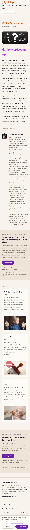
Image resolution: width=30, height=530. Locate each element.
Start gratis (8, 262)
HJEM (3, 504)
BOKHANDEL (11, 6)
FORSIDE (4, 6)
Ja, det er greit (22, 526)
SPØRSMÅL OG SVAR (8, 508)
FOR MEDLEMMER (21, 6)
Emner (3, 8)
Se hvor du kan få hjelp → (9, 496)
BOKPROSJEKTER (12, 504)
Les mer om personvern (17, 522)
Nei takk (8, 526)
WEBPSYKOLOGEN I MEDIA (9, 512)
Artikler (5, 20)
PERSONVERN (23, 512)
